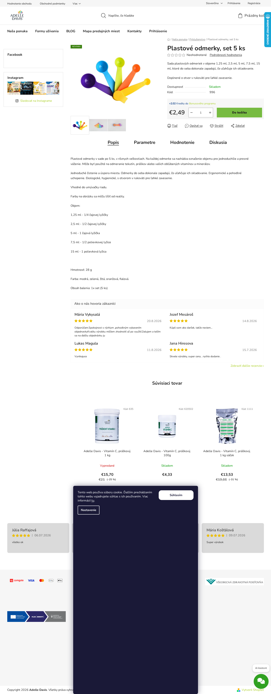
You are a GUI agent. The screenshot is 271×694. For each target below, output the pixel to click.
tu (92, 501)
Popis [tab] (113, 142)
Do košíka (239, 113)
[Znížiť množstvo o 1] (191, 112)
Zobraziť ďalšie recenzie (246, 366)
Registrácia (254, 3)
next (261, 446)
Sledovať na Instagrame (36, 101)
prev (74, 446)
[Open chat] (261, 681)
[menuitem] (17, 31)
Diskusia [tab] (218, 142)
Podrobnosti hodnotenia (226, 55)
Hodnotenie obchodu (19, 3)
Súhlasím (176, 495)
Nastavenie (88, 510)
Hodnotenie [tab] (182, 142)
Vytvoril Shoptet (253, 690)
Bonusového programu (202, 103)
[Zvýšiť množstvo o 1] (210, 112)
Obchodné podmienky (52, 3)
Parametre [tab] (144, 142)
